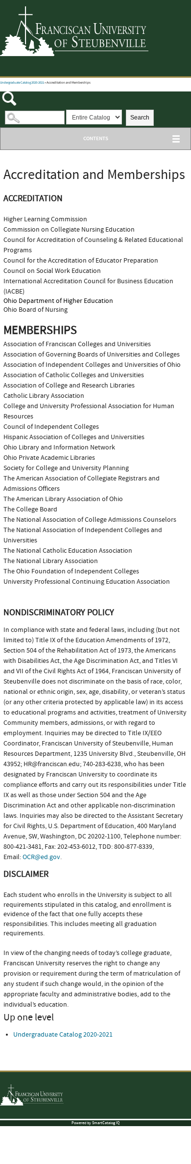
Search (139, 117)
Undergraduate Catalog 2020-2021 (22, 83)
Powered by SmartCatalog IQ (95, 1123)
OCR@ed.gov (41, 857)
